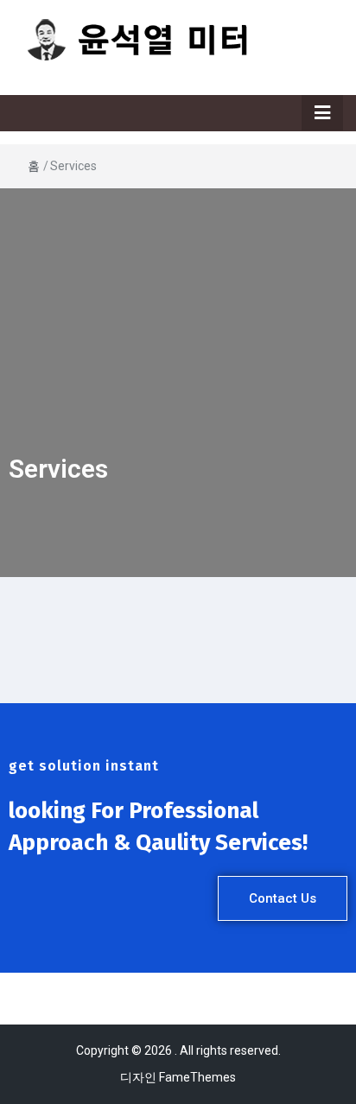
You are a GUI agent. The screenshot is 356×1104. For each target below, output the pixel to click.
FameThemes (197, 1077)
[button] (282, 898)
